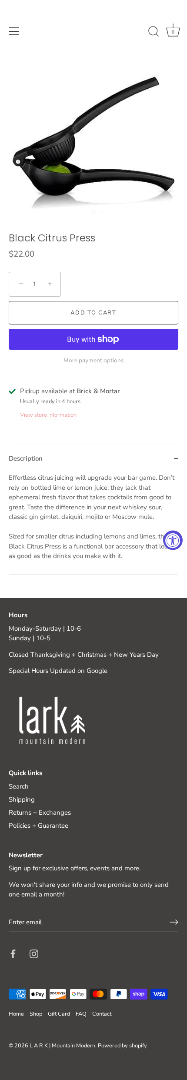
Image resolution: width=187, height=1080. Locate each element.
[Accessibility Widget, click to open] (173, 540)
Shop (36, 1014)
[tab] (93, 523)
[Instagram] (34, 953)
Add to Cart (93, 313)
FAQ (81, 1014)
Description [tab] (26, 458)
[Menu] (13, 31)
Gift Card (59, 1014)
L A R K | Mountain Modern (62, 1046)
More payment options (93, 360)
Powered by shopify (122, 1046)
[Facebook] (13, 953)
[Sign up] (174, 922)
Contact (101, 1014)
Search (19, 786)
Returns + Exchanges (40, 812)
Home (16, 1014)
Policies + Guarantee (38, 825)
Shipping (22, 799)
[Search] (153, 32)
